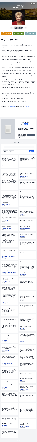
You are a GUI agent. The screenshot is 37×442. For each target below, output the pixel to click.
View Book (20, 124)
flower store (27, 106)
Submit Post (31, 151)
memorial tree (12, 106)
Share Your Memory (31, 135)
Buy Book (25, 124)
